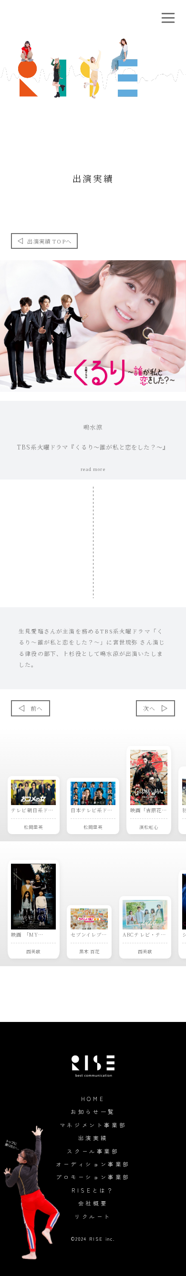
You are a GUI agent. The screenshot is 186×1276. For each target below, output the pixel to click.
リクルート (93, 1216)
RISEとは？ (93, 1190)
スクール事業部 (93, 1151)
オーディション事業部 (93, 1164)
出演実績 (93, 1138)
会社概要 (93, 1203)
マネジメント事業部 (93, 1125)
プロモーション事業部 (93, 1177)
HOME (93, 1098)
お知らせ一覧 (93, 1111)
